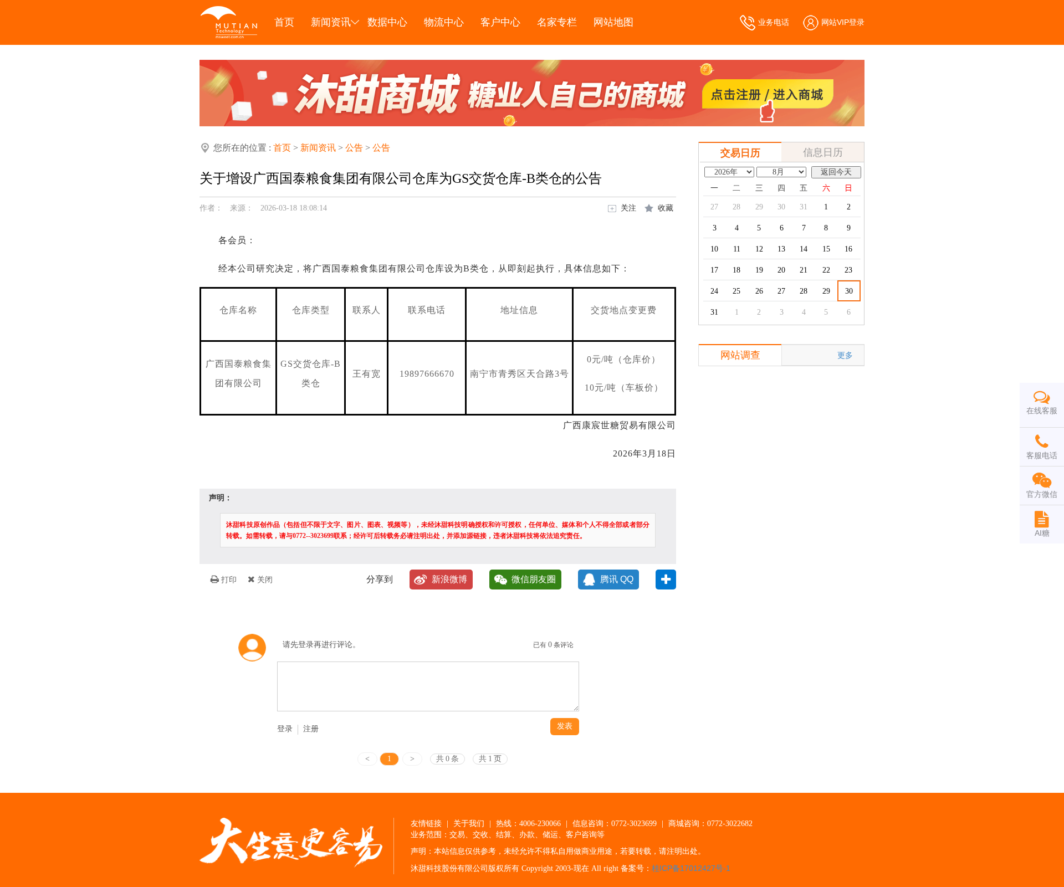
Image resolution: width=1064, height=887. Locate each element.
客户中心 (500, 22)
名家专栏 (557, 22)
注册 (311, 729)
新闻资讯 (331, 22)
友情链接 (426, 823)
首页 (284, 22)
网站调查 (740, 355)
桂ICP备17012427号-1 (691, 868)
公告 (354, 147)
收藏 (665, 207)
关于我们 (468, 823)
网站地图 (613, 22)
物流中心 (444, 22)
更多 (845, 355)
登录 (285, 729)
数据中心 (387, 22)
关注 (628, 207)
